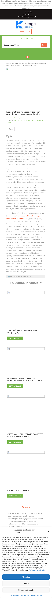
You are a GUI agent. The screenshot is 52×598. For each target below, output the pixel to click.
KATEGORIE (24, 39)
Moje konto (27, 12)
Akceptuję (26, 577)
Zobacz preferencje (26, 590)
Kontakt (27, 14)
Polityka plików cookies (18, 595)
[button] (48, 531)
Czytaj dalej (15, 338)
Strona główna (12, 63)
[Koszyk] (26, 55)
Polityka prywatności (34, 595)
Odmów (26, 583)
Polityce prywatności (37, 570)
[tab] (11, 129)
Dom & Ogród (24, 63)
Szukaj (44, 45)
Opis (11, 129)
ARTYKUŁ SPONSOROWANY (25, 120)
